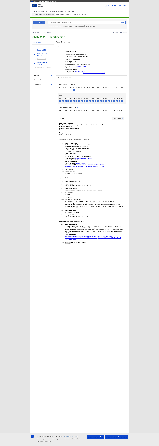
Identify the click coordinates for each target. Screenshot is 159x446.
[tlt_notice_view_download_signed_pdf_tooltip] (74, 90)
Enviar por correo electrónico (42, 63)
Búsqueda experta (79, 26)
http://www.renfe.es (80, 71)
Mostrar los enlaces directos (42, 54)
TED (33, 32)
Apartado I (37, 75)
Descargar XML (41, 50)
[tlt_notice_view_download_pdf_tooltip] (60, 101)
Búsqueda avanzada (67, 26)
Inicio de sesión (112, 5)
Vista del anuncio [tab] (37, 42)
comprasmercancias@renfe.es (83, 66)
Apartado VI (37, 84)
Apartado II (37, 80)
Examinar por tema (91, 26)
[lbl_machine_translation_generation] (77, 107)
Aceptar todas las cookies (95, 437)
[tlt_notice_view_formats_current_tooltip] (122, 118)
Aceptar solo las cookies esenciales (116, 437)
